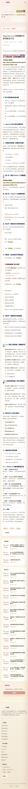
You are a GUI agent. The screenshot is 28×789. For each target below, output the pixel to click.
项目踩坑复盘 (4, 728)
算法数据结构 (4, 754)
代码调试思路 (4, 736)
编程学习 (6, 528)
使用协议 (11, 786)
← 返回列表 (6, 532)
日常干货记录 (4, 725)
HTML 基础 (3, 746)
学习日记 (8, 28)
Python (3, 752)
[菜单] (25, 2)
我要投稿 (14, 692)
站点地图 (17, 786)
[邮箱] (2, 718)
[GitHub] (9, 718)
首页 (4, 28)
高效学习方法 (4, 731)
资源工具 (3, 760)
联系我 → (5, 776)
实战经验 (18, 528)
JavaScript (3, 749)
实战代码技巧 (4, 733)
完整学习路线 (4, 757)
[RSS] (6, 718)
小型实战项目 (4, 739)
